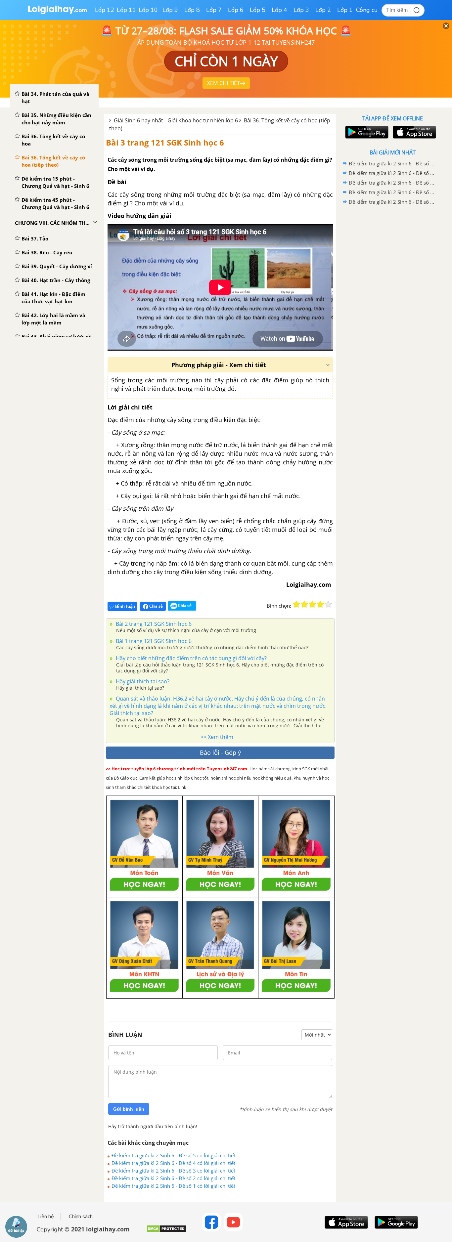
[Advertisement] (392, 312)
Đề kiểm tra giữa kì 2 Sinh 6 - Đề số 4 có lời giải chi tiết (173, 1163)
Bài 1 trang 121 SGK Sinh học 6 (153, 641)
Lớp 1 (345, 10)
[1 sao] (296, 604)
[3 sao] (312, 604)
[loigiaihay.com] (57, 13)
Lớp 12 (104, 10)
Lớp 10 (148, 10)
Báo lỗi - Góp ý (220, 752)
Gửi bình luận (128, 1109)
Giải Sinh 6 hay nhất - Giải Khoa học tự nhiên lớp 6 (176, 120)
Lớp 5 (257, 10)
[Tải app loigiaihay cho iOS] (413, 132)
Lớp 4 (279, 10)
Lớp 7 (214, 10)
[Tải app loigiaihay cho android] (366, 132)
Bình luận (125, 606)
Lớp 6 (236, 10)
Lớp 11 (126, 10)
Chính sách (81, 1216)
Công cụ (367, 10)
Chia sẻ (155, 606)
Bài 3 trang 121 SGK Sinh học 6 (165, 142)
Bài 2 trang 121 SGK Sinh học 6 (153, 623)
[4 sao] (320, 604)
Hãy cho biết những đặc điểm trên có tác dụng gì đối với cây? (190, 658)
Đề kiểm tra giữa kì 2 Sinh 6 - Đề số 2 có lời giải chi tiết (173, 1178)
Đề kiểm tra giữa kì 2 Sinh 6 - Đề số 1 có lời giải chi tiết (173, 1185)
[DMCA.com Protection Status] (166, 1231)
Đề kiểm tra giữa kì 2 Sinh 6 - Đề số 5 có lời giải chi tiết (173, 1155)
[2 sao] (304, 604)
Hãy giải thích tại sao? (141, 681)
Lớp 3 (301, 10)
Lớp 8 (192, 10)
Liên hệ (45, 1216)
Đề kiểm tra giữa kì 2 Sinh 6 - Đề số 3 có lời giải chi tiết (173, 1170)
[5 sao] (328, 604)
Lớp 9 (170, 10)
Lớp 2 (323, 10)
